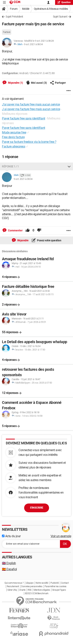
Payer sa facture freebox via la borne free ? (29, 142)
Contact (65, 583)
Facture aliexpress (13, 146)
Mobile (25, 8)
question (66, 2)
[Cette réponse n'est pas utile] (39, 230)
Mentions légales (42, 590)
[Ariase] (19, 633)
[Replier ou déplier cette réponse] (69, 166)
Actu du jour (12, 536)
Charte (22, 590)
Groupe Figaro (59, 590)
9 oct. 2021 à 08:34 (33, 44)
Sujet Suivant (60, 16)
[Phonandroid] (54, 633)
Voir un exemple (61, 536)
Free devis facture (13, 137)
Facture (6, 32)
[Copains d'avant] (19, 625)
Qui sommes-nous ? (14, 583)
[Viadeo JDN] (54, 625)
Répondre (23, 240)
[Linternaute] (19, 618)
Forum (14, 8)
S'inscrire (36, 507)
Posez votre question (49, 240)
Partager (60, 82)
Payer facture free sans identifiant (23, 128)
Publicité (54, 583)
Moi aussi (39, 82)
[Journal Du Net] (54, 610)
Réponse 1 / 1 (10, 166)
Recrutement (13, 586)
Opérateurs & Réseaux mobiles (51, 8)
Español (9, 569)
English (9, 563)
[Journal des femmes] (19, 610)
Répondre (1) (15, 82)
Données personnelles (31, 586)
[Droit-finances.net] (54, 618)
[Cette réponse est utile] (27, 230)
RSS (30, 590)
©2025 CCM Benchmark (36, 593)
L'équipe (29, 583)
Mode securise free (14, 132)
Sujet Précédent (14, 16)
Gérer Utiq (12, 590)
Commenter (15, 230)
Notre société (42, 583)
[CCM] (15, 2)
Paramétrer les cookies (55, 586)
